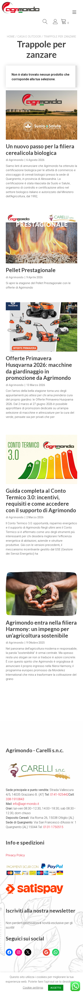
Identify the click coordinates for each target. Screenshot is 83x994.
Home (11, 36)
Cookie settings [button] (33, 987)
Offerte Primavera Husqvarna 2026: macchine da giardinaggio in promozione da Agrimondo (39, 368)
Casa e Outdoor (29, 36)
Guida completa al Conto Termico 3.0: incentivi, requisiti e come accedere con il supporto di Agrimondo (41, 500)
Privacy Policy (15, 855)
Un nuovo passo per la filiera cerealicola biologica (40, 149)
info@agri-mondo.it (26, 804)
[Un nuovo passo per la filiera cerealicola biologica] (41, 115)
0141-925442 (59, 794)
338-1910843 (15, 799)
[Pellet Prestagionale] (41, 238)
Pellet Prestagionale (31, 270)
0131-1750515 (52, 827)
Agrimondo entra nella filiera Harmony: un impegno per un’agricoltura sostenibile (41, 629)
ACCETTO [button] (55, 987)
